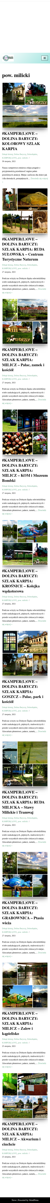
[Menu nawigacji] (44, 58)
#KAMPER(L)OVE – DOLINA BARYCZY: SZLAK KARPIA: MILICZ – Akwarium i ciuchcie (21, 1134)
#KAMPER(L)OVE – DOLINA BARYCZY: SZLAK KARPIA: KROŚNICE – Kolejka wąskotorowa (21, 581)
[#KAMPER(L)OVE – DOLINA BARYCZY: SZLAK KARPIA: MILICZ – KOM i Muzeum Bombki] (25, 432)
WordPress (33, 1200)
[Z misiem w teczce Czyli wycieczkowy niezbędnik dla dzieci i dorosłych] (8, 58)
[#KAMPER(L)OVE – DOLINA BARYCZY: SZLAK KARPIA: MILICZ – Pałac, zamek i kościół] (25, 321)
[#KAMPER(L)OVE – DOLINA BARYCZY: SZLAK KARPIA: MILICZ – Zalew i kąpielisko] (25, 985)
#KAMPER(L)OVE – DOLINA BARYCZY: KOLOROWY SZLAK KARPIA (21, 140)
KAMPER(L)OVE (9, 158)
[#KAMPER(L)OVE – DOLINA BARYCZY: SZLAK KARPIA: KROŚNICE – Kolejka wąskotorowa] (25, 543)
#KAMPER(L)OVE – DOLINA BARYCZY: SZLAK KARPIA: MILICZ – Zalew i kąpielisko (20, 1023)
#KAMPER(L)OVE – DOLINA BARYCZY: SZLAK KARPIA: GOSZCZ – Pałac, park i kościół (22, 692)
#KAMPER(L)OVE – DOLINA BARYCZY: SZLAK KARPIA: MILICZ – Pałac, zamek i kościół (23, 360)
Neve (14, 1200)
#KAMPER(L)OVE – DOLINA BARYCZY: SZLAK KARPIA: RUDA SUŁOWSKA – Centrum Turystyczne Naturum (23, 249)
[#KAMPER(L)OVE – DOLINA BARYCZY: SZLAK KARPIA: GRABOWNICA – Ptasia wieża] (25, 874)
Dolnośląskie (32, 154)
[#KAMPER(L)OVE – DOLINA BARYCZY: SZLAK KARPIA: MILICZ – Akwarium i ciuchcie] (25, 1096)
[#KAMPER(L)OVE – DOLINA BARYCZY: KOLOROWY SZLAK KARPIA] (25, 105)
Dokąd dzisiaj (7, 154)
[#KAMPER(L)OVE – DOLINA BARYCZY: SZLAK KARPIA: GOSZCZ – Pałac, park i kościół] (25, 653)
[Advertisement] (25, 26)
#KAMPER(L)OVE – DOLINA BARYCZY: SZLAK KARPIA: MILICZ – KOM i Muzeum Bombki (25, 470)
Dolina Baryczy (20, 154)
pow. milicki (23, 158)
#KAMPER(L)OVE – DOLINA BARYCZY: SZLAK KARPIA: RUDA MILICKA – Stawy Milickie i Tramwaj (23, 802)
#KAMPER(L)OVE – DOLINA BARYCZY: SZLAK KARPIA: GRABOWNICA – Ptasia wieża (23, 913)
